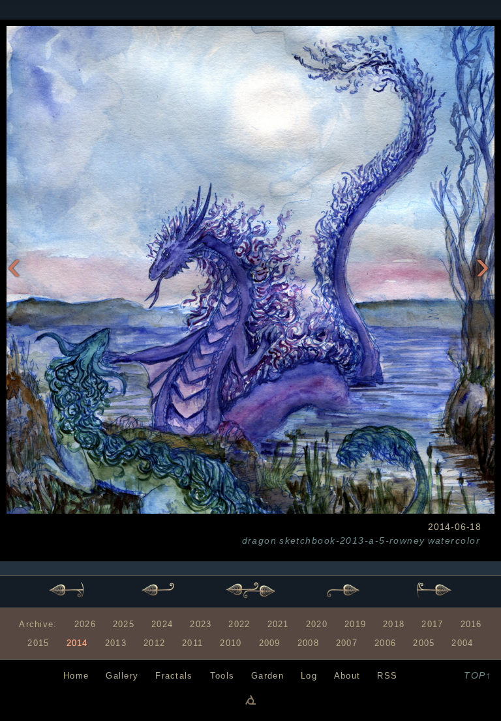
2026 (85, 624)
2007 (346, 643)
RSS (387, 676)
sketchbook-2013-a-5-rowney (352, 540)
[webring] (250, 699)
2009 (270, 643)
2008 (308, 643)
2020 (316, 624)
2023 (200, 624)
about (347, 676)
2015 (38, 643)
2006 (385, 643)
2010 (230, 643)
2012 (154, 643)
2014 (77, 643)
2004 (462, 643)
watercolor (454, 540)
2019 (355, 624)
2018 (393, 624)
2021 (278, 624)
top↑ (477, 675)
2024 (162, 624)
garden (267, 676)
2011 (192, 643)
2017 (432, 624)
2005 (423, 643)
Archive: (38, 624)
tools (222, 676)
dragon (259, 540)
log (309, 676)
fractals (173, 676)
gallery (122, 676)
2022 (239, 624)
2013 (116, 643)
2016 (471, 624)
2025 (123, 624)
